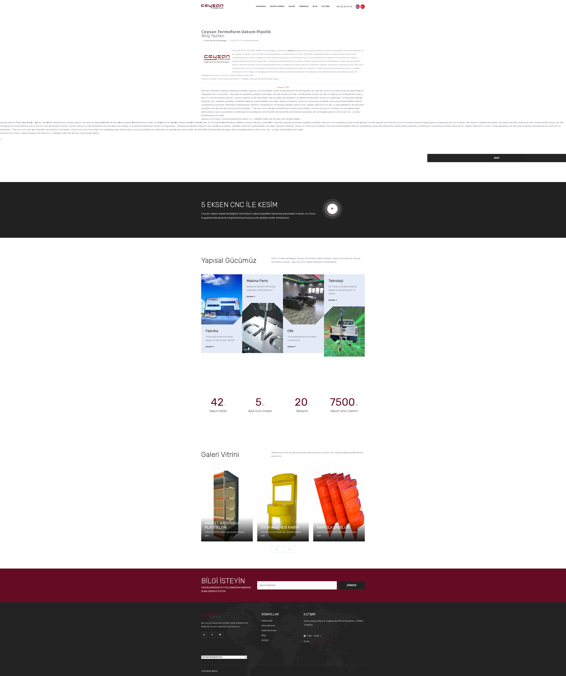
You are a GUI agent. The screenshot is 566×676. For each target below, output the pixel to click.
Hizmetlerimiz (268, 625)
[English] (358, 6)
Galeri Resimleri (269, 630)
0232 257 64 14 (331, 636)
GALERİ (291, 6)
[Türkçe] (362, 6)
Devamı (209, 347)
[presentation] (276, 550)
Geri (496, 158)
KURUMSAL (261, 6)
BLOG (315, 6)
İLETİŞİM (325, 6)
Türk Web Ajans (209, 671)
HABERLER (304, 6)
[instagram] (204, 635)
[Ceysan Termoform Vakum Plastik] (212, 6)
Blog (264, 635)
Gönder (351, 585)
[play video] (332, 209)
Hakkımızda (267, 621)
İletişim (265, 640)
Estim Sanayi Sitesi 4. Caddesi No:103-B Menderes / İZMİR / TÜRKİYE (334, 623)
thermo (291, 50)
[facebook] (212, 635)
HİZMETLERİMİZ (277, 6)
